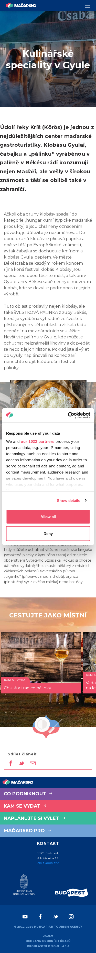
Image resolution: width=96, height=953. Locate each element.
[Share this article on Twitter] (22, 764)
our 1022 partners (38, 441)
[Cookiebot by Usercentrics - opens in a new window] (68, 415)
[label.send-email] (33, 764)
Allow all (48, 517)
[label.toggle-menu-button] (90, 6)
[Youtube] (25, 916)
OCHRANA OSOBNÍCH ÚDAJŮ (48, 941)
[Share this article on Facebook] (11, 764)
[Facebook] (40, 916)
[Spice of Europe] (72, 892)
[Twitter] (55, 916)
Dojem (48, 936)
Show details (68, 500)
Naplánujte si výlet (32, 818)
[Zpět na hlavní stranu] (21, 5)
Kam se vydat (23, 806)
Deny (48, 533)
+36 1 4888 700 (48, 863)
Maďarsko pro (25, 830)
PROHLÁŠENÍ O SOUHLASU (48, 946)
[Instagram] (71, 916)
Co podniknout (25, 794)
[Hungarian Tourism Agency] (24, 885)
